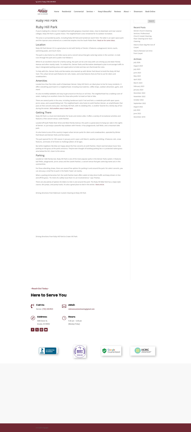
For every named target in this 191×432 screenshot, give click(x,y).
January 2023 (138, 90)
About (126, 12)
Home (56, 12)
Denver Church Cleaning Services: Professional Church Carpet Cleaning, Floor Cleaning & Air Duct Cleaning (143, 36)
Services (89, 12)
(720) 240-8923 (47, 309)
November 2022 (139, 96)
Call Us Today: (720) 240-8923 (46, 2)
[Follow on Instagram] (41, 329)
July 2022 (137, 110)
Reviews (117, 12)
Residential (66, 12)
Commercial (79, 12)
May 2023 (137, 76)
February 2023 (139, 86)
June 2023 (137, 73)
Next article (100, 184)
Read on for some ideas (106, 40)
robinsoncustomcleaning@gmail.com (81, 309)
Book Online (150, 12)
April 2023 (137, 79)
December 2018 (139, 117)
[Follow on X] (37, 329)
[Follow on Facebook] (32, 329)
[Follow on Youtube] (46, 329)
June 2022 (137, 113)
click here (142, 396)
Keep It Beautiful (104, 12)
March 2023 (138, 83)
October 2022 (139, 100)
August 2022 (138, 107)
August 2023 (138, 66)
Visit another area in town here (61, 108)
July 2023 (137, 69)
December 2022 (139, 93)
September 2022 (140, 103)
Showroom (138, 12)
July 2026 (137, 62)
